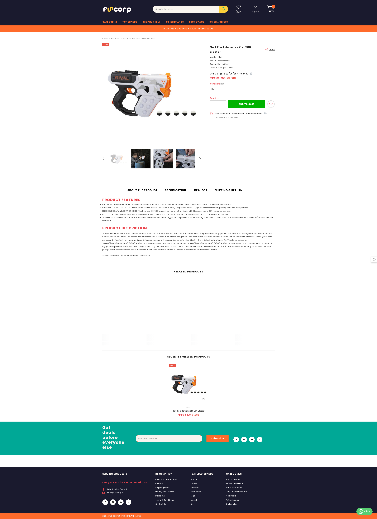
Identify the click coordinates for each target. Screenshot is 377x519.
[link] (122, 339)
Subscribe (217, 438)
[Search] (190, 9)
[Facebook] (236, 439)
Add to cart (247, 104)
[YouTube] (252, 439)
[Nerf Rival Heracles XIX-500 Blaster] (188, 384)
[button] (103, 159)
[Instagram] (244, 439)
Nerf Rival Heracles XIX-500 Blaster (188, 411)
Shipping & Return (228, 190)
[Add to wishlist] (271, 104)
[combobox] (186, 9)
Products (115, 38)
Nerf (220, 57)
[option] (151, 92)
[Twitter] (259, 439)
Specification (175, 190)
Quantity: (214, 98)
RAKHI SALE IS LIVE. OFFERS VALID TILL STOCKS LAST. (189, 28)
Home (105, 38)
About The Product (142, 190)
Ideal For (200, 190)
